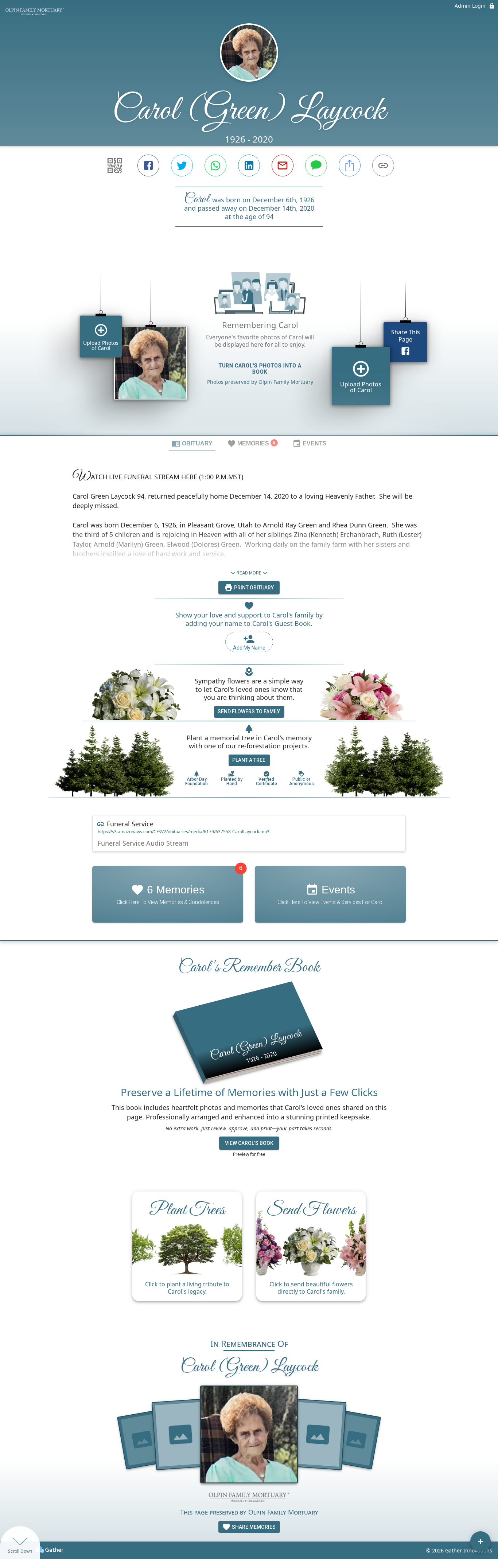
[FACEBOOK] (148, 165)
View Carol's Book (249, 1143)
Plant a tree (248, 760)
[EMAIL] (282, 165)
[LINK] (383, 165)
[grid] (249, 343)
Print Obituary (253, 588)
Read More (249, 573)
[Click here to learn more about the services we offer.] (249, 1498)
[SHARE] (350, 165)
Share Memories (253, 1527)
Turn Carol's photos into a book (260, 369)
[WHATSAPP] (215, 165)
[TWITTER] (182, 165)
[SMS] (316, 165)
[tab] (192, 443)
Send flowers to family (249, 711)
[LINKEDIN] (249, 165)
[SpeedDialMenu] (480, 1541)
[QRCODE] (115, 165)
